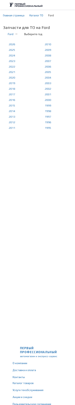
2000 (48, 99)
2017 (12, 94)
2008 (48, 55)
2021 (12, 72)
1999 (48, 105)
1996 (48, 122)
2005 (48, 72)
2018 (12, 88)
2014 (12, 111)
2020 (12, 77)
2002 (48, 88)
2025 (12, 49)
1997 (48, 116)
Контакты (19, 377)
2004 (48, 77)
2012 (12, 122)
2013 (12, 116)
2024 (12, 55)
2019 (12, 83)
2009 (48, 49)
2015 (12, 105)
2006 (48, 66)
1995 (48, 127)
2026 (12, 44)
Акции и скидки (22, 397)
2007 (48, 61)
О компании (20, 363)
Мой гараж (62, 5)
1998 (48, 111)
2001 (48, 94)
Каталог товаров (23, 383)
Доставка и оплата (24, 370)
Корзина (70, 4)
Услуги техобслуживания (28, 390)
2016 (12, 99)
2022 (12, 66)
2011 (12, 127)
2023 (12, 61)
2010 (48, 44)
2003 (48, 83)
